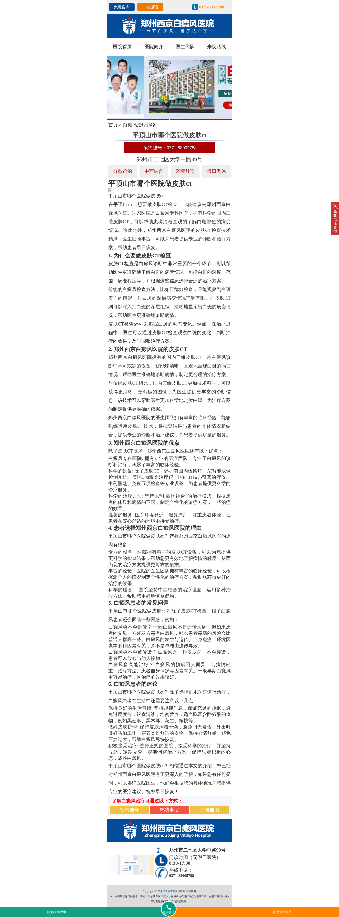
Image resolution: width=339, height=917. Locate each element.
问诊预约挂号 (282, 912)
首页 (113, 124)
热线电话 (169, 809)
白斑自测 (209, 809)
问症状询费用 (56, 912)
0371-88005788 (211, 7)
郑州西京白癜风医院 (173, 891)
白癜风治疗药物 (139, 124)
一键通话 (150, 7)
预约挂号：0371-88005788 (170, 147)
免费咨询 (121, 7)
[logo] (169, 25)
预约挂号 (129, 809)
